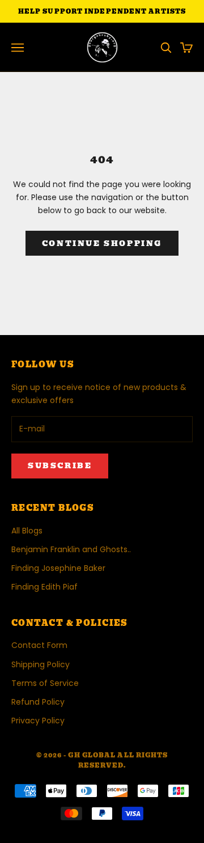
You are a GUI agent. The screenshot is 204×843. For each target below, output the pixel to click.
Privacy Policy (38, 720)
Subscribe (60, 466)
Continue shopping (102, 243)
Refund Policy (38, 702)
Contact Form (39, 645)
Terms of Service (45, 683)
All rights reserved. (123, 760)
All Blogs (26, 530)
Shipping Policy (40, 664)
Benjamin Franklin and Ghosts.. (71, 549)
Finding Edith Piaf (44, 586)
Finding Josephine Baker (58, 568)
